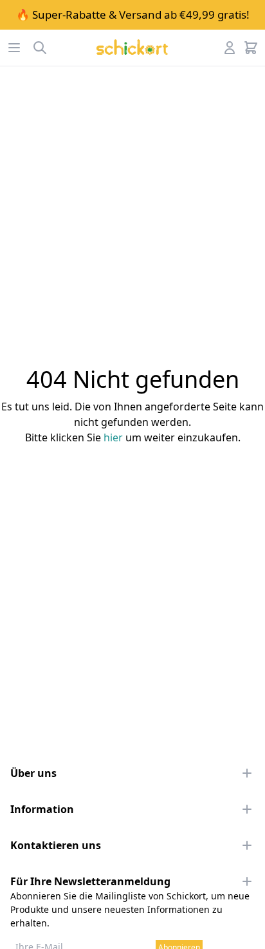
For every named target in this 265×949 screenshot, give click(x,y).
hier (113, 437)
